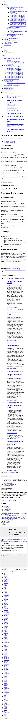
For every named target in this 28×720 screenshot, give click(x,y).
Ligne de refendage (11, 35)
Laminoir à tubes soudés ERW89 (17, 19)
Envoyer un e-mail (5, 522)
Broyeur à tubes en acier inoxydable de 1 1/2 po (14, 518)
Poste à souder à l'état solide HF (14, 27)
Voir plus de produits (12, 307)
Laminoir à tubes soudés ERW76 (17, 18)
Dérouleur (12, 8)
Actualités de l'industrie (12, 42)
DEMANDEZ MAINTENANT (8, 500)
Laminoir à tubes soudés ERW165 (18, 22)
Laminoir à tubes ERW (12, 13)
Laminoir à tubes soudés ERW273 (18, 24)
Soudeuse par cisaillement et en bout (18, 11)
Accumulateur (13, 12)
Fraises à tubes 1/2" (17, 517)
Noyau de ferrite (12, 108)
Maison (5, 4)
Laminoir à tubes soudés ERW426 (18, 26)
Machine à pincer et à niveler (16, 9)
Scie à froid (12, 30)
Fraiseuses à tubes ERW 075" (8, 515)
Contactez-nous (7, 45)
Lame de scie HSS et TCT (14, 113)
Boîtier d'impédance (13, 345)
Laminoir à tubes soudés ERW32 (17, 15)
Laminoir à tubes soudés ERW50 (17, 16)
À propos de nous (8, 43)
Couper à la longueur (12, 36)
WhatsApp (6, 524)
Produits (5, 5)
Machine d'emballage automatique (15, 34)
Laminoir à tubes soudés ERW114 (18, 20)
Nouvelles (6, 39)
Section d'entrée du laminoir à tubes (15, 7)
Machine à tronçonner (12, 28)
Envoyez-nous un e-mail (6, 182)
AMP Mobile (6, 514)
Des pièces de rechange (12, 38)
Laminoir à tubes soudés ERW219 (18, 23)
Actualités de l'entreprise (12, 41)
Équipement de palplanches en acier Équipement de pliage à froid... (15, 442)
